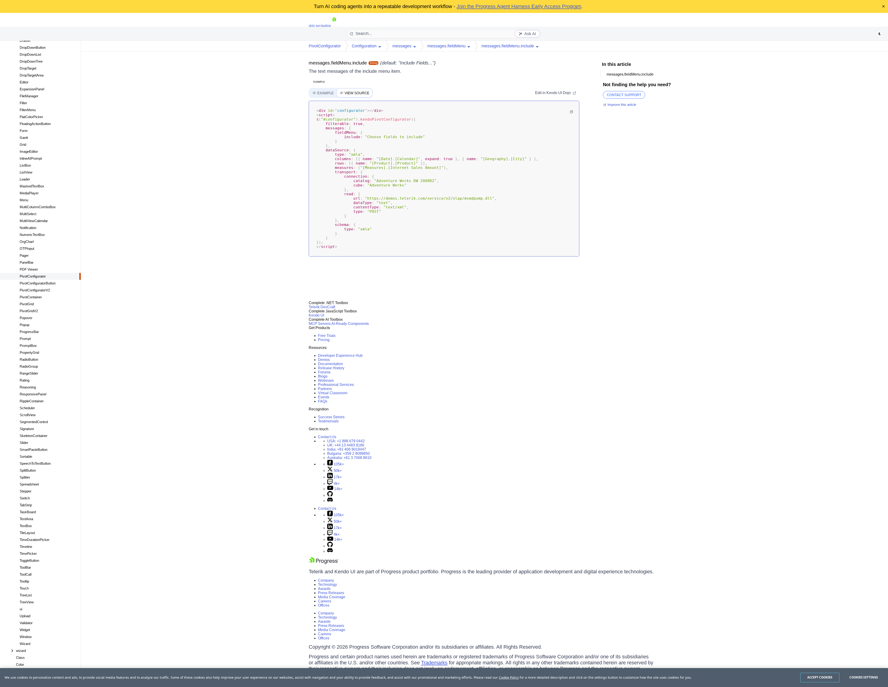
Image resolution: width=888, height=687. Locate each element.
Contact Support (624, 95)
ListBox (25, 165)
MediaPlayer (29, 193)
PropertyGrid (29, 352)
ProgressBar (29, 332)
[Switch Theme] (879, 33)
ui (21, 609)
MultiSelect (28, 214)
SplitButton (28, 470)
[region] (444, 677)
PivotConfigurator (33, 276)
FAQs (322, 401)
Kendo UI (316, 315)
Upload (25, 616)
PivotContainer (31, 297)
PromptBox (28, 346)
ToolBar (25, 567)
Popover (26, 318)
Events (323, 397)
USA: (346, 441)
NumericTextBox (32, 235)
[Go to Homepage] (334, 25)
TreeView (27, 602)
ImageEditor (29, 151)
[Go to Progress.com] (324, 563)
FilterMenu (28, 110)
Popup (24, 325)
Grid (23, 145)
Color (20, 664)
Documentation (330, 364)
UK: (345, 445)
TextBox (26, 526)
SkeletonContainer (33, 436)
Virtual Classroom (332, 393)
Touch (24, 588)
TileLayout (27, 533)
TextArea (26, 519)
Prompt (25, 339)
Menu (24, 200)
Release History (331, 368)
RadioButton (29, 359)
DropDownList (30, 54)
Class (20, 658)
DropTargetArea (31, 75)
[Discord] (330, 501)
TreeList (26, 595)
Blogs (322, 376)
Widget (25, 630)
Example (319, 81)
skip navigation (320, 25)
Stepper (25, 491)
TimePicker (28, 554)
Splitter (25, 477)
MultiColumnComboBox (38, 207)
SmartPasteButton (33, 450)
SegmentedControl (34, 422)
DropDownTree (31, 61)
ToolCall (25, 574)
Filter (23, 103)
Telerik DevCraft (322, 307)
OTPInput (27, 248)
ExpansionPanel (32, 89)
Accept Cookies (819, 677)
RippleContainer (32, 401)
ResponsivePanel (33, 394)
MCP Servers (320, 324)
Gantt (24, 138)
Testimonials (328, 421)
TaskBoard (28, 512)
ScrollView (28, 415)
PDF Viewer (29, 269)
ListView (26, 172)
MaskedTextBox (32, 186)
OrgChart (27, 242)
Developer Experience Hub (340, 355)
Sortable (26, 456)
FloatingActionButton (35, 124)
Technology (327, 584)
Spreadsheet (29, 484)
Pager (24, 255)
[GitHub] (330, 495)
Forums (324, 372)
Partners (325, 389)
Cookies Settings (863, 677)
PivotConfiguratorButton (38, 283)
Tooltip (24, 581)
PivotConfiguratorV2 (35, 290)
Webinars (326, 380)
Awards (324, 589)
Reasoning (28, 387)
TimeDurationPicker (34, 540)
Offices (323, 605)
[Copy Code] (571, 111)
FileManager (29, 96)
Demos (324, 360)
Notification (28, 228)
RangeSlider (29, 373)
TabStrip (26, 505)
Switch (25, 498)
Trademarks (434, 663)
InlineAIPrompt (31, 158)
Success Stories (331, 417)
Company (326, 580)
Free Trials (327, 336)
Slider (24, 443)
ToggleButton (29, 560)
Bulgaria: (348, 453)
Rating (24, 380)
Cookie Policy (509, 677)
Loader (25, 179)
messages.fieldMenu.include (338, 62)
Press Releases (331, 593)
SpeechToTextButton (35, 463)
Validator (26, 623)
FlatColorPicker (31, 117)
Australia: (349, 458)
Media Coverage (331, 597)
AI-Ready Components (350, 324)
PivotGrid (27, 304)
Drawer (25, 41)
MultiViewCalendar (34, 221)
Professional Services (336, 385)
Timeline (26, 547)
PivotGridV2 (29, 311)
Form (24, 131)
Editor (24, 82)
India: (346, 449)
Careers (324, 601)
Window (26, 637)
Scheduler (27, 408)
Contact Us (327, 437)
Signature (27, 429)
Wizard (25, 644)
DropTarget (28, 68)
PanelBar (27, 262)
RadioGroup (29, 366)
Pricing (324, 340)
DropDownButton (33, 47)
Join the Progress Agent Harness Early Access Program (518, 6)
